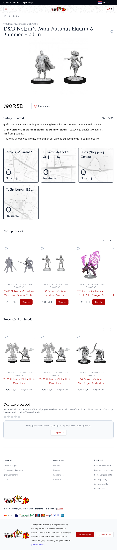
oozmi (60, 508)
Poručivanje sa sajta (103, 475)
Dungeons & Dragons (13, 470)
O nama (7, 2)
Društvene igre (10, 465)
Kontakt (16, 2)
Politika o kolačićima (104, 470)
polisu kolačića (38, 544)
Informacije (28, 2)
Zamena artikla (101, 484)
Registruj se (58, 475)
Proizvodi (17, 16)
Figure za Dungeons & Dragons (21, 24)
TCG (5, 479)
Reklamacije (99, 488)
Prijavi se (57, 479)
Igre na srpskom (10, 475)
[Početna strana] (4, 16)
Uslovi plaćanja (101, 479)
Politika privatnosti (103, 465)
